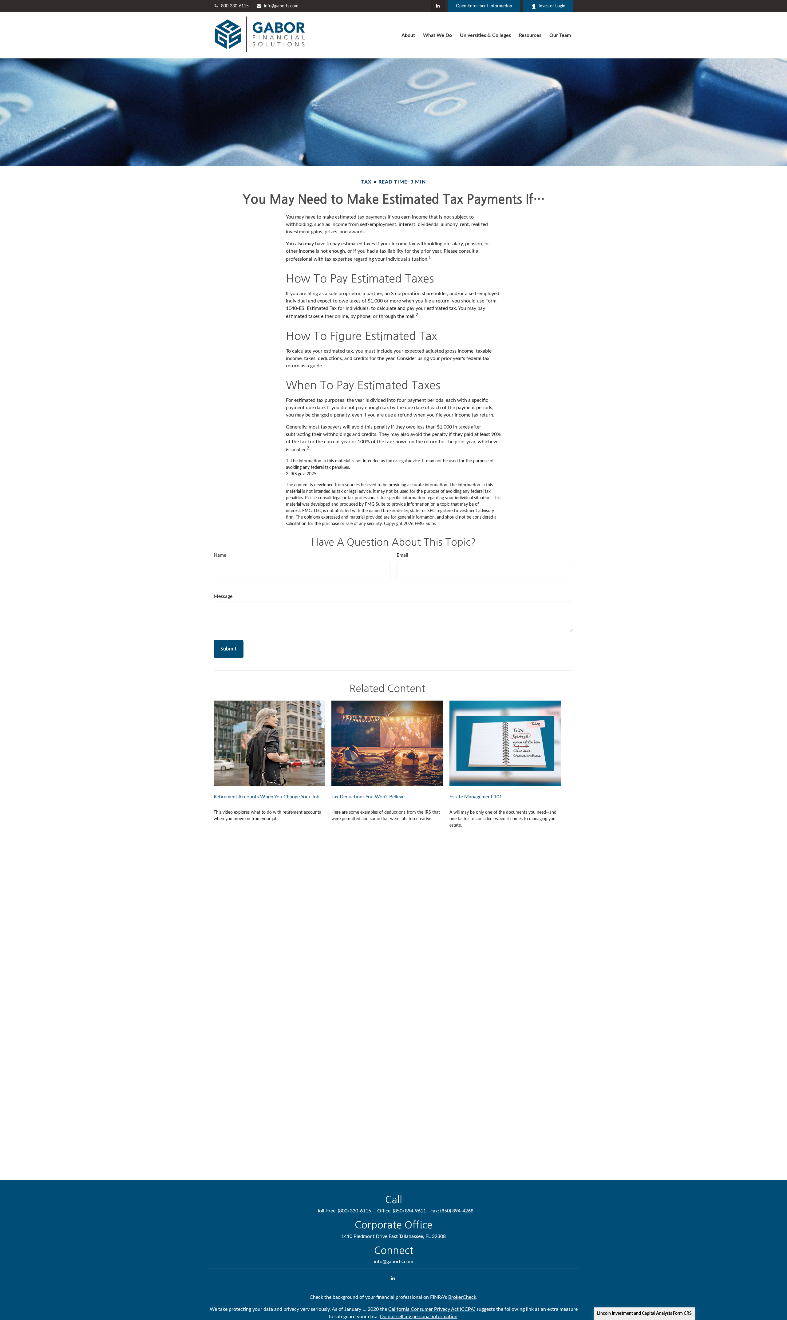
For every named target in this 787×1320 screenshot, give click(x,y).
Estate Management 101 (475, 796)
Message (223, 596)
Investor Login (552, 6)
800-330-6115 (235, 6)
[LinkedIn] (438, 6)
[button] (408, 35)
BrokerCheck (462, 1297)
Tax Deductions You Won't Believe (368, 796)
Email (402, 555)
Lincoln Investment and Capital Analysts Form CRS (644, 1313)
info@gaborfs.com (281, 6)
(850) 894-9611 (409, 1210)
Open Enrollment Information (484, 6)
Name (220, 555)
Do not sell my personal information (418, 1316)
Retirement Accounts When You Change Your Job (266, 796)
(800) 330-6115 (354, 1210)
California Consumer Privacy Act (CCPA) (431, 1309)
